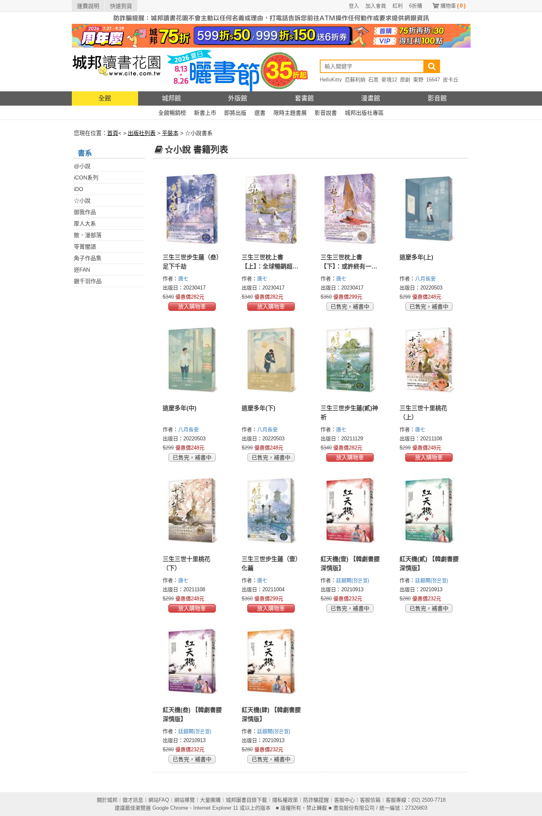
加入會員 (375, 6)
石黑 (373, 79)
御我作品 (85, 212)
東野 (418, 79)
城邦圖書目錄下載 (246, 800)
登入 (354, 6)
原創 (405, 79)
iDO (78, 189)
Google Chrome (170, 808)
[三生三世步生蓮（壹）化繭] (271, 510)
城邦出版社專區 (364, 113)
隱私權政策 (285, 800)
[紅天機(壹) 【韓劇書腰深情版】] (350, 510)
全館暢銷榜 (172, 113)
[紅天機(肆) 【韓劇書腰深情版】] (271, 661)
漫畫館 (370, 98)
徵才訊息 (133, 800)
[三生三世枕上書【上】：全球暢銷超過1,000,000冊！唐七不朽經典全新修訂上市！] (271, 208)
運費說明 (88, 6)
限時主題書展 (290, 113)
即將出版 (235, 113)
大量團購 (210, 800)
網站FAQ (158, 800)
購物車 (452, 6)
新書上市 (205, 113)
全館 (104, 98)
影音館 (437, 98)
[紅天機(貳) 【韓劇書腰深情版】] (429, 510)
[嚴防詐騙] (271, 17)
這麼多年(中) (179, 408)
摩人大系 (85, 223)
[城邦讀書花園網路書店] (116, 69)
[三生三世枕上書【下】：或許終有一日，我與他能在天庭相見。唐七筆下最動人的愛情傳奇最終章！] (350, 208)
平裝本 (170, 133)
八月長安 (426, 279)
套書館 (304, 98)
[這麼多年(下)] (271, 359)
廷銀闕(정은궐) (352, 580)
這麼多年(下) (258, 408)
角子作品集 (88, 258)
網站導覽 (184, 800)
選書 (259, 113)
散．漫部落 (88, 235)
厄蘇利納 (355, 79)
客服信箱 (370, 800)
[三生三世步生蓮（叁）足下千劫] (192, 208)
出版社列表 (142, 133)
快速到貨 (121, 6)
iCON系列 (86, 177)
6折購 (415, 6)
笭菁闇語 (85, 246)
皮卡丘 (450, 79)
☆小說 (82, 200)
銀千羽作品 (88, 281)
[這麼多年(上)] (429, 208)
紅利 (397, 6)
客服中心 (344, 800)
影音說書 (326, 113)
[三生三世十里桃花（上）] (429, 359)
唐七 (184, 279)
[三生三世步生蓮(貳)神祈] (350, 359)
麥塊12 (389, 79)
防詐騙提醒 (316, 800)
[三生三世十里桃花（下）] (192, 510)
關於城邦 (107, 800)
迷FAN (82, 269)
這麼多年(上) (416, 257)
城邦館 (171, 98)
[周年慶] (271, 35)
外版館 (237, 98)
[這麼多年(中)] (192, 359)
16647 (433, 79)
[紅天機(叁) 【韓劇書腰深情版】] (192, 661)
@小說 (82, 166)
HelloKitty (331, 79)
